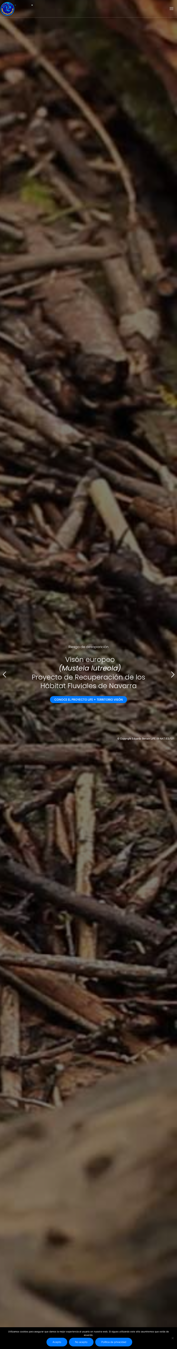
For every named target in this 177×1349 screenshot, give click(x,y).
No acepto (81, 1342)
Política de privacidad (113, 1342)
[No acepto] (172, 1338)
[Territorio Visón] (7, 8)
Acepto (57, 1342)
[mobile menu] (171, 9)
